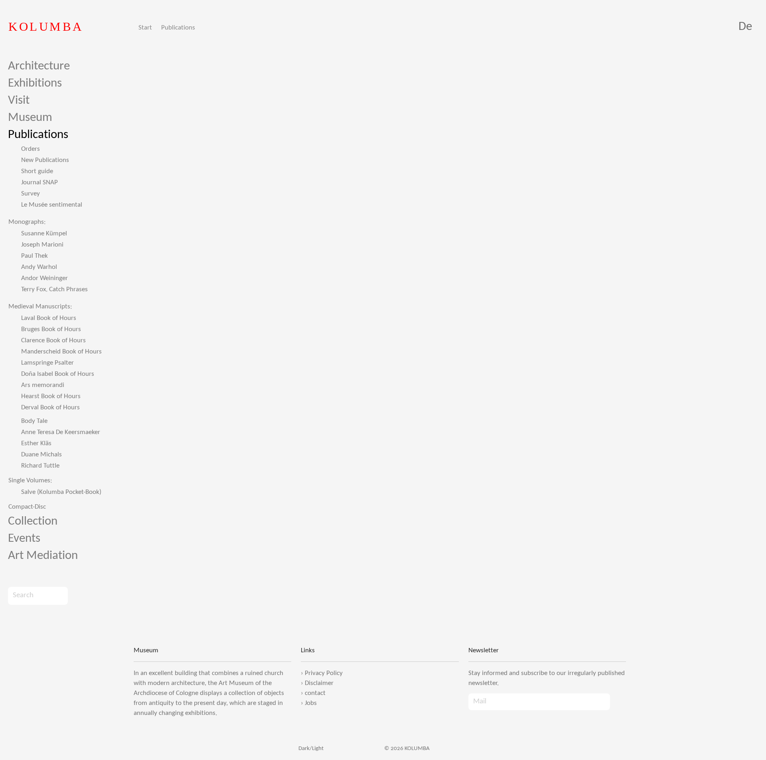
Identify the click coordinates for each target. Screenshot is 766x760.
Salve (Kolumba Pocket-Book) (61, 492)
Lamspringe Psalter (47, 362)
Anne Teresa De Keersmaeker (60, 432)
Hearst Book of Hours (51, 396)
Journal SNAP (39, 182)
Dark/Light (310, 749)
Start (145, 27)
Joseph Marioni (42, 244)
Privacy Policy (324, 673)
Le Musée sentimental (51, 204)
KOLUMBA (45, 26)
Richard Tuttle (40, 465)
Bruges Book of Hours (51, 329)
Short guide (37, 171)
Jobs (311, 703)
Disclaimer (319, 683)
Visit (19, 101)
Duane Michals (41, 454)
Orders (30, 149)
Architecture (39, 66)
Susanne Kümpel (44, 233)
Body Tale (34, 421)
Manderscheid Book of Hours (61, 351)
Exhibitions (35, 83)
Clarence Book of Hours (53, 340)
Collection (32, 521)
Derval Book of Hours (50, 407)
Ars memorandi (42, 385)
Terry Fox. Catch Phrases (54, 289)
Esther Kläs (36, 443)
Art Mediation (43, 556)
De (745, 27)
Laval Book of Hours (48, 318)
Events (24, 539)
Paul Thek (34, 256)
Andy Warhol (39, 267)
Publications (178, 27)
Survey (30, 193)
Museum (30, 118)
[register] (618, 701)
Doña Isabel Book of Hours (57, 374)
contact (315, 693)
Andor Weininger (44, 278)
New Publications (45, 160)
